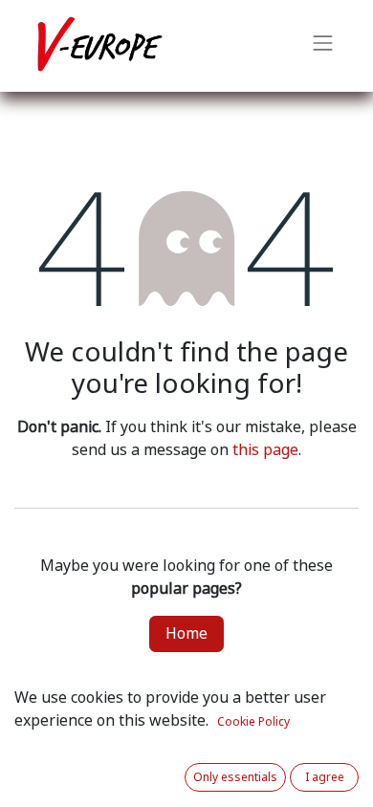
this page (265, 450)
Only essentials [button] (235, 777)
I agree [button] (324, 777)
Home (186, 633)
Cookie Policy (253, 722)
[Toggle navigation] (323, 46)
